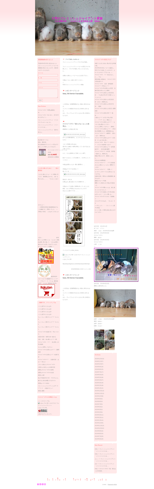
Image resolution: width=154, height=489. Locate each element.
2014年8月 (98, 433)
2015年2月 (98, 417)
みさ (96, 464)
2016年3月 (98, 382)
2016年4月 (98, 380)
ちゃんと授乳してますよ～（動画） (105, 126)
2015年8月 (98, 401)
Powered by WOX (112, 484)
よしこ (97, 459)
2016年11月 (98, 361)
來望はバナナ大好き (43, 383)
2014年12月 (98, 423)
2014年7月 (98, 436)
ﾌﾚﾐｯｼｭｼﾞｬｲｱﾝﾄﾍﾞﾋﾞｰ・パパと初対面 (105, 162)
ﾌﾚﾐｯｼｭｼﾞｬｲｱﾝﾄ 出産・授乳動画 (104, 84)
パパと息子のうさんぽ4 (44, 314)
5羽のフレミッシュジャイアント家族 (73, 84)
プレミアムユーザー (72, 113)
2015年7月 (98, 404)
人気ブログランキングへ (45, 414)
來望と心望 (41, 375)
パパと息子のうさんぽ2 (44, 309)
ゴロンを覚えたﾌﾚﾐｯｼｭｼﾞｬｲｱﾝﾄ (46, 364)
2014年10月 (98, 428)
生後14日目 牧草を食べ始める (47, 337)
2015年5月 (98, 409)
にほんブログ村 (67, 259)
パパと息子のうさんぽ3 (44, 311)
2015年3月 (98, 415)
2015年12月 (98, 390)
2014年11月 (98, 425)
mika (96, 449)
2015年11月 (98, 393)
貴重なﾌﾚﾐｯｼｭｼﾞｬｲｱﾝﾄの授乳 (46, 370)
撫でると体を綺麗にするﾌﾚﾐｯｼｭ (47, 380)
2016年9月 (98, 366)
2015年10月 (98, 396)
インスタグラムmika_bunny (70, 250)
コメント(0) (87, 269)
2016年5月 (98, 377)
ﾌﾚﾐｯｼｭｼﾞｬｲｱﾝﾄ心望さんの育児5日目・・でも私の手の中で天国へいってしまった (105, 95)
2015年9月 (98, 399)
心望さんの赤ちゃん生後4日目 (46, 367)
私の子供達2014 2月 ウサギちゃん (48, 378)
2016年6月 (98, 374)
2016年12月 (98, 358)
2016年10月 (98, 364)
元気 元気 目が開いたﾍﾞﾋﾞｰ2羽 (47, 339)
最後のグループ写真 (100, 181)
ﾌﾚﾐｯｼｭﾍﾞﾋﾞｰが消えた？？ (102, 86)
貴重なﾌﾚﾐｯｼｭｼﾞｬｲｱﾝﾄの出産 (46, 372)
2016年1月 (98, 388)
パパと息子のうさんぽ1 (44, 306)
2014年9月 (98, 431)
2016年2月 (98, 385)
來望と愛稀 (41, 391)
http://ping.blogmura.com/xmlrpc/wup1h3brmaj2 (76, 264)
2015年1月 (98, 420)
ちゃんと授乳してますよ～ (45, 347)
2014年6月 (98, 439)
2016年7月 (98, 372)
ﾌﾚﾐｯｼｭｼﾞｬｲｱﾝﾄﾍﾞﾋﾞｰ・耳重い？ (103, 169)
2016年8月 (98, 369)
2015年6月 (98, 407)
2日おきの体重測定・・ (101, 160)
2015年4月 (98, 412)
